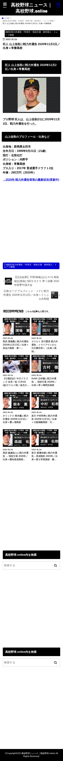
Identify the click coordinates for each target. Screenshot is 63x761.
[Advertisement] (31, 218)
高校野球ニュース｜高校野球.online (31, 7)
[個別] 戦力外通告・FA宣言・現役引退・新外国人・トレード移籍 (30, 265)
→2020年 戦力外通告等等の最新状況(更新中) (31, 179)
